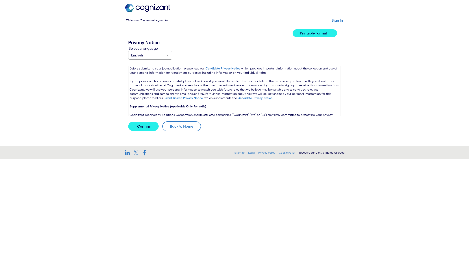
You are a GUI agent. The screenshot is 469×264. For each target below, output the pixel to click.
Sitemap (239, 152)
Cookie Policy (287, 152)
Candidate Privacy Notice (223, 68)
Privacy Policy (266, 152)
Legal (251, 152)
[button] (315, 33)
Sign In (337, 20)
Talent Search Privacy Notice (183, 98)
